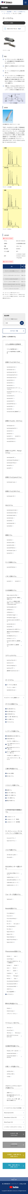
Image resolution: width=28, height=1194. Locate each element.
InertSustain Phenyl (11, 462)
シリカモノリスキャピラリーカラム (13, 1127)
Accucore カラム (11, 838)
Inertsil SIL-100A (10, 542)
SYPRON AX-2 (10, 612)
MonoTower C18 (8, 1122)
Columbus (9, 973)
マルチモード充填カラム (12, 741)
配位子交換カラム (11, 800)
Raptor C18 (9, 934)
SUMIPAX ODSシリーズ (12, 885)
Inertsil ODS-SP (10, 395)
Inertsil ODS (9, 409)
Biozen (14, 968)
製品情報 (9, 11)
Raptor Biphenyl (10, 937)
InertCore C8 (10, 663)
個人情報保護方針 (6, 1183)
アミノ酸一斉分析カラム (12, 716)
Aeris (8, 968)
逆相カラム (9, 790)
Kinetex (8, 956)
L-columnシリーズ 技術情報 (13, 822)
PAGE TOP (14, 1179)
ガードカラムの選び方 (12, 684)
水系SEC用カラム (11, 738)
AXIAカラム (9, 989)
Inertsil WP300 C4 (11, 441)
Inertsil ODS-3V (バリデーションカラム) (13, 392)
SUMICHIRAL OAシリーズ (12, 882)
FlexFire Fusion (10, 1011)
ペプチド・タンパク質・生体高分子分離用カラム (13, 1099)
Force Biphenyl (10, 913)
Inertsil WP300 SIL (11, 548)
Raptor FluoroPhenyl (11, 939)
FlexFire (8, 1008)
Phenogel (15, 976)
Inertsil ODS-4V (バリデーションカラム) (13, 388)
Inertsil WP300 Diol (11, 567)
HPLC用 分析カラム (11, 709)
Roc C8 (8, 923)
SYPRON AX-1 (10, 609)
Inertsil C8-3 (9, 433)
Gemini (15, 965)
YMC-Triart (9, 1027)
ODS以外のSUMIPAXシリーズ (13, 880)
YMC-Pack (9, 1033)
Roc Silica (9, 929)
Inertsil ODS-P (10, 398)
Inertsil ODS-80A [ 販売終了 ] (13, 411)
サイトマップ (15, 1183)
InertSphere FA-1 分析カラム (13, 629)
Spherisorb (9, 899)
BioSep (8, 978)
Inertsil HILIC (9, 520)
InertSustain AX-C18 (11, 377)
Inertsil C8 (9, 436)
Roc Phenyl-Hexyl (11, 926)
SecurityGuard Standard (12, 981)
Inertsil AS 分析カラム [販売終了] (13, 641)
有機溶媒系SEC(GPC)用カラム (13, 736)
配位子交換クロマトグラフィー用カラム (13, 748)
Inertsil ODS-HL (10, 380)
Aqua (15, 978)
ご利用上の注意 (22, 1183)
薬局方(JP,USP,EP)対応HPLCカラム (13, 632)
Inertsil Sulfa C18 (10, 624)
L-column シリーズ (11, 816)
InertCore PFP (10, 668)
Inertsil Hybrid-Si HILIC (12, 510)
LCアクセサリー (10, 994)
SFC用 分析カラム (11, 714)
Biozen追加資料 (10, 991)
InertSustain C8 (10, 425)
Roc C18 (9, 921)
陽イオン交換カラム (11, 795)
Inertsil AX (9, 581)
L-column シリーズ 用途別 (13, 819)
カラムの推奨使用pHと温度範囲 (13, 352)
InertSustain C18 (10, 369)
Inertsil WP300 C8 (11, 438)
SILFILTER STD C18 (11, 690)
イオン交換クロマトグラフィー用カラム (13, 744)
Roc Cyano (16, 923)
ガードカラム (7, 13)
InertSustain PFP (10, 457)
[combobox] (14, 322)
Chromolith (9, 857)
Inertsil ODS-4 (10, 382)
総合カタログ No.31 (14, 28)
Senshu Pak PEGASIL (11, 1053)
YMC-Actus (17, 1033)
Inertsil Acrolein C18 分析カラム (13, 620)
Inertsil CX (17, 581)
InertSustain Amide (11, 515)
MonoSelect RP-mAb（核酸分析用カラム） (13, 598)
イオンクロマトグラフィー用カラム (13, 758)
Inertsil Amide (10, 518)
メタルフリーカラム (11, 1013)
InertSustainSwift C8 (11, 428)
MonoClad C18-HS (8, 1112)
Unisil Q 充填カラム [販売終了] (13, 645)
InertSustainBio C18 (11, 607)
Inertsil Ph (9, 468)
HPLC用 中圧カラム (11, 711)
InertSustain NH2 (10, 523)
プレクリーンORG (11, 687)
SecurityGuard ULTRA (11, 983)
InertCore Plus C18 (11, 660)
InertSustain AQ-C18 (11, 372)
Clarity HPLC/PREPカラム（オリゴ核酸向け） (13, 962)
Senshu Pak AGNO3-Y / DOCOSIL (13, 1056)
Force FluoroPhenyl (11, 918)
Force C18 (9, 916)
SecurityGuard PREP (11, 986)
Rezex (8, 976)
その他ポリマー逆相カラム (13, 755)
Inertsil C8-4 (9, 431)
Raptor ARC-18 (10, 931)
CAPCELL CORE (10, 1074)
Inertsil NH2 (9, 526)
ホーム (3, 11)
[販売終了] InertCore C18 (12, 670)
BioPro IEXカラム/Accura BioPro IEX (12, 1036)
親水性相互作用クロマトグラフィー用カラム (13, 1095)
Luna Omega (10, 959)
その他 (8, 1076)
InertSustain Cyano (11, 482)
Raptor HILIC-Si (10, 942)
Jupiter (14, 970)
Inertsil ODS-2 (10, 406)
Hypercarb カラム (11, 840)
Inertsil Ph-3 (9, 465)
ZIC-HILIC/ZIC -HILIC (11, 854)
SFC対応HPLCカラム (11, 636)
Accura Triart (10, 1030)
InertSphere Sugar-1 (11, 615)
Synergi (8, 965)
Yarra (8, 970)
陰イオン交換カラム (11, 792)
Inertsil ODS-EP (10, 401)
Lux (16, 973)
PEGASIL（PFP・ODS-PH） (13, 1050)
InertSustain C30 (10, 496)
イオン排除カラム (11, 798)
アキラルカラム (10, 722)
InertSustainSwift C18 (12, 375)
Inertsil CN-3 (9, 553)
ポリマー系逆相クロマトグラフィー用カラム (13, 752)
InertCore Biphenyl (11, 665)
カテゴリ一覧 (14, 331)
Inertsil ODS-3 (10, 385)
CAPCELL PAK (10, 1071)
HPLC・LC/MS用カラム (19, 11)
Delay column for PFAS (12, 595)
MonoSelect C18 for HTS (10, 1117)
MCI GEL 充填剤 (10, 773)
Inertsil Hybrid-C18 (11, 367)
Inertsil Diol (9, 540)
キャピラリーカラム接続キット (11, 697)
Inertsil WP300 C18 (11, 403)
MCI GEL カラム (10, 776)
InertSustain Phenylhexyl (12, 460)
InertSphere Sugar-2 (11, 617)
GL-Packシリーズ (10, 638)
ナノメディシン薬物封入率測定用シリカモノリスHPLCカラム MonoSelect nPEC (13, 603)
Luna (15, 956)
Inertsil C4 (17, 436)
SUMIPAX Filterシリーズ (12, 877)
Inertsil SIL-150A (10, 545)
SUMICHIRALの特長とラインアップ (13, 873)
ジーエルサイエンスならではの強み (13, 1108)
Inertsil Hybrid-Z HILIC (12, 512)
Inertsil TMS (9, 626)
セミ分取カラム (10, 719)
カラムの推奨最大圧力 (12, 349)
